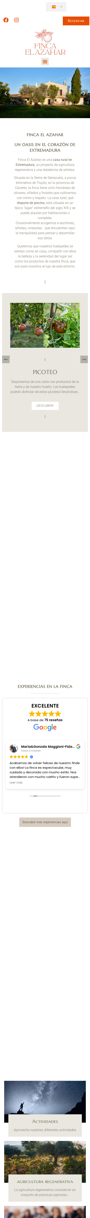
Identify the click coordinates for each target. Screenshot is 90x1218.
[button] (45, 61)
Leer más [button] (16, 783)
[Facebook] (6, 20)
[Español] (55, 7)
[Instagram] (16, 20)
